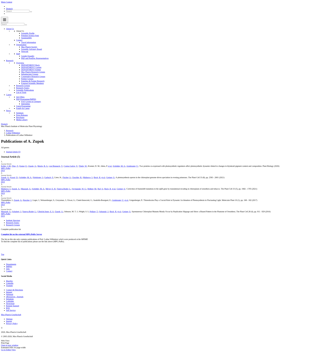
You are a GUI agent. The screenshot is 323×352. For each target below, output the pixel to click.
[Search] (31, 11)
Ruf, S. (100, 189)
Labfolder (10, 301)
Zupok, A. (32, 166)
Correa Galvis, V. (71, 166)
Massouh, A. (26, 189)
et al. (110, 166)
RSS (8, 308)
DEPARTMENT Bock (30, 65)
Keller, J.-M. (6, 166)
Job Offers (20, 97)
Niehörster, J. (38, 177)
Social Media (6, 276)
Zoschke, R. (77, 177)
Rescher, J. (27, 200)
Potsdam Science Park (30, 35)
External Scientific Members (32, 83)
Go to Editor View (8, 350)
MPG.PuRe (5, 168)
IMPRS (9, 266)
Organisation (21, 45)
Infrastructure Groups (29, 74)
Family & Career (23, 108)
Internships (25, 104)
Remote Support (12, 306)
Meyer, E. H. (51, 189)
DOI (3, 171)
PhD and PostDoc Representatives (35, 58)
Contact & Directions (14, 290)
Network (24, 51)
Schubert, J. (16, 211)
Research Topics (22, 88)
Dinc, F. (15, 166)
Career (8, 95)
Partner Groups (27, 79)
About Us (10, 29)
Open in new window (9, 345)
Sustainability (26, 38)
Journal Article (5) (13, 152)
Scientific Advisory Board (31, 49)
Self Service (11, 310)
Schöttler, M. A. (119, 166)
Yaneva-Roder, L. (64, 189)
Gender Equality (27, 56)
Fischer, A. (67, 177)
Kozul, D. (14, 177)
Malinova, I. (88, 177)
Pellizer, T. (94, 211)
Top (2, 254)
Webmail (9, 294)
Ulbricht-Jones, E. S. (45, 211)
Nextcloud (10, 303)
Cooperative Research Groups (33, 76)
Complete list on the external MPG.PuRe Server (21, 234)
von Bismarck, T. (56, 166)
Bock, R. (97, 177)
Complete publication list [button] (11, 229)
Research (9, 61)
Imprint (9, 321)
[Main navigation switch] (4, 20)
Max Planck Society (29, 47)
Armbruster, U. (132, 166)
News (8, 111)
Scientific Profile (27, 33)
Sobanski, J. (104, 211)
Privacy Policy (12, 323)
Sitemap (9, 319)
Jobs (8, 269)
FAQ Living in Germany (31, 101)
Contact (19, 40)
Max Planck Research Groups (33, 72)
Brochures (20, 117)
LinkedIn (9, 283)
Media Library (22, 120)
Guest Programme (23, 106)
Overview (20, 63)
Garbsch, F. (48, 177)
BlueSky (9, 281)
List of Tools (21, 92)
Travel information (28, 42)
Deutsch (9, 9)
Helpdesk (10, 299)
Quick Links (6, 259)
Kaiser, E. (23, 166)
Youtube (9, 286)
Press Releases (22, 115)
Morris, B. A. (42, 166)
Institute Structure (13, 220)
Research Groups (23, 86)
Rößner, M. (92, 189)
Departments (11, 264)
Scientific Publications (25, 90)
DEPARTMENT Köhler (31, 70)
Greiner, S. (110, 177)
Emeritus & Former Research (32, 81)
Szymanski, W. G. (79, 189)
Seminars (19, 113)
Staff (18, 54)
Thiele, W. (83, 166)
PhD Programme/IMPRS (26, 99)
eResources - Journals (14, 297)
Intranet (9, 292)
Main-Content (6, 2)
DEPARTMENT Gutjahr (31, 67)
